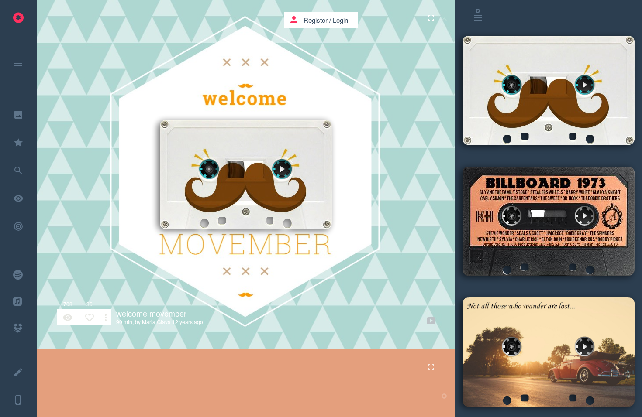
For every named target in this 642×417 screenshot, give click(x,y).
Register (316, 19)
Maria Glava (156, 321)
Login (340, 19)
